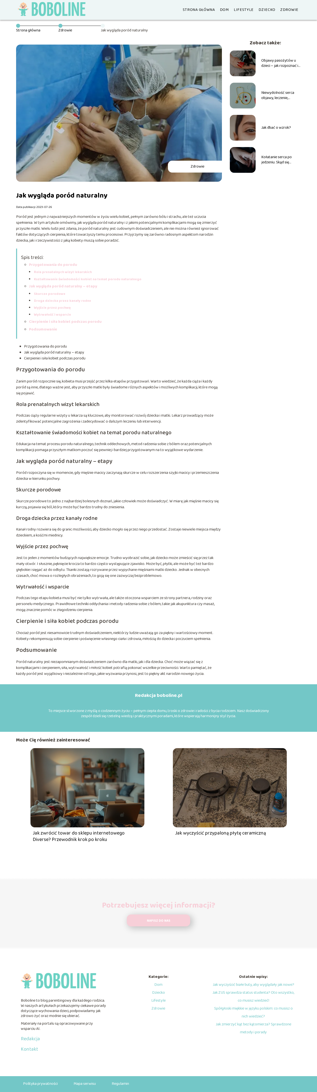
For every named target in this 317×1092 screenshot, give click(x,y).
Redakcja (30, 1039)
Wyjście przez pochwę (52, 307)
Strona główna (199, 10)
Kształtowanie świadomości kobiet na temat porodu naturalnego (87, 279)
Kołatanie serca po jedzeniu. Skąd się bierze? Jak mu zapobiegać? (276, 160)
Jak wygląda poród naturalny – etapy (63, 286)
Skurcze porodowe (49, 294)
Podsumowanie (43, 329)
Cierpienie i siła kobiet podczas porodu (65, 322)
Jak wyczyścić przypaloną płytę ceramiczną (220, 833)
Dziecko (267, 10)
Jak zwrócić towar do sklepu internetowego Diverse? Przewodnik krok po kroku (79, 836)
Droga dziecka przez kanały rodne (62, 301)
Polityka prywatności (40, 1084)
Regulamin (120, 1084)
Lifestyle (244, 10)
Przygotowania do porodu (53, 265)
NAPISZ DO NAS (158, 920)
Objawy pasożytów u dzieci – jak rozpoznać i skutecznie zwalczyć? (279, 63)
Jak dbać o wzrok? (276, 127)
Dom (224, 10)
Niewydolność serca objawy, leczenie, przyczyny (277, 95)
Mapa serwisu (85, 1084)
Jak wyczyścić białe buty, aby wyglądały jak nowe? (253, 985)
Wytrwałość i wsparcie (52, 314)
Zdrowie (289, 10)
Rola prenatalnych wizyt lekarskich (63, 272)
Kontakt (29, 1049)
